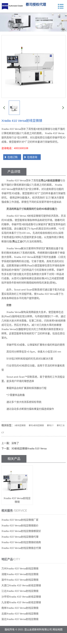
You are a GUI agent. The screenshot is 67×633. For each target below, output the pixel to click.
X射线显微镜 (20, 425)
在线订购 (13, 157)
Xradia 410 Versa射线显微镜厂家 (19, 519)
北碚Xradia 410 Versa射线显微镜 (19, 613)
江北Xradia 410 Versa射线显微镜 (19, 590)
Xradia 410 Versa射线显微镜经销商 (21, 542)
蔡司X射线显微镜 (36, 425)
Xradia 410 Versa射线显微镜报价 (19, 525)
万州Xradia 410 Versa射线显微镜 (19, 568)
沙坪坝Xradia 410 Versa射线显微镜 (21, 596)
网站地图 (58, 629)
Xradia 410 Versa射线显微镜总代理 (21, 548)
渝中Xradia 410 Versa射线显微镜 (19, 579)
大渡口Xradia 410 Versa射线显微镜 (21, 585)
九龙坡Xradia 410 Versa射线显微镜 (21, 602)
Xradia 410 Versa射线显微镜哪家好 (21, 531)
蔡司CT (50, 425)
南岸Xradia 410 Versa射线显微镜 (19, 607)
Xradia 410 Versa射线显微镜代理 (19, 536)
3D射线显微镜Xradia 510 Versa (29, 448)
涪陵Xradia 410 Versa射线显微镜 (19, 574)
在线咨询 (32, 157)
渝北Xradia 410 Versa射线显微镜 (19, 619)
